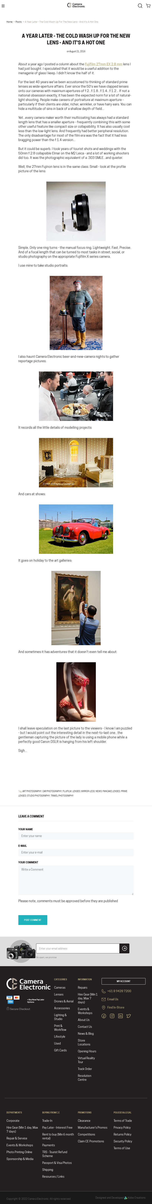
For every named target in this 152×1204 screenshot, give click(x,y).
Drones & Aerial (63, 1001)
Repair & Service (16, 1138)
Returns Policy (122, 1134)
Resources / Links (53, 1176)
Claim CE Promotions (91, 1141)
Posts (19, 21)
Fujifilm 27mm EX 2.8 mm (103, 64)
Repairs (82, 987)
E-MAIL (22, 845)
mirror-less (88, 791)
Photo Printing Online (19, 1152)
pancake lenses (111, 791)
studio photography (38, 795)
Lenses (76, 791)
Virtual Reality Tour (86, 1060)
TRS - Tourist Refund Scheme (54, 1154)
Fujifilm (67, 791)
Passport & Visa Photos (57, 1163)
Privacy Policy (122, 1127)
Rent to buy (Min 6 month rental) (58, 1136)
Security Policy (123, 1141)
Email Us (112, 999)
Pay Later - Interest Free (57, 1127)
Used (57, 1043)
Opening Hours (87, 1051)
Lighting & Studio (60, 1017)
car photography (52, 791)
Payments (48, 1145)
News (99, 791)
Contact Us (85, 1027)
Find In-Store (115, 1007)
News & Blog (86, 1033)
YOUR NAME (25, 829)
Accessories (62, 1008)
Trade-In (47, 1120)
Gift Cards (60, 1050)
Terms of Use (122, 1148)
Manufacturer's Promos (92, 1127)
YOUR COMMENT (28, 862)
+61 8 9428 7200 (119, 991)
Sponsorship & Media (19, 1159)
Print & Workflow (60, 1028)
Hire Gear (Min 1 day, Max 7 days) (88, 998)
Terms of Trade (123, 1120)
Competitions (86, 1134)
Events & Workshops (85, 1011)
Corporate (12, 1120)
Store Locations (84, 1042)
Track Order (85, 1069)
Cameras (59, 987)
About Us (84, 1020)
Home (9, 21)
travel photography (62, 795)
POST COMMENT (32, 920)
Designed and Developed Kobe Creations (120, 1197)
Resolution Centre (84, 1077)
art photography (32, 791)
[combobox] (141, 5)
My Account (123, 981)
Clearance (84, 1120)
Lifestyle (59, 1036)
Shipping (47, 1170)
